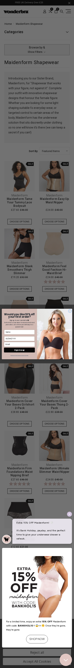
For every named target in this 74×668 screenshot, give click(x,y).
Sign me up (19, 350)
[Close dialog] (69, 310)
